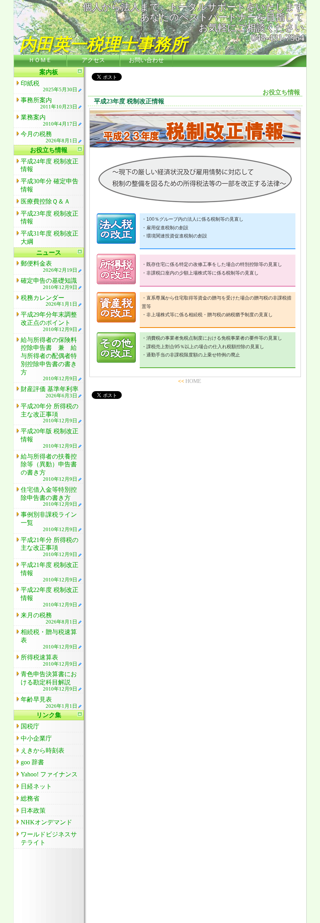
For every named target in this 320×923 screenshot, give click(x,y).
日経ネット (36, 786)
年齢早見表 (49, 702)
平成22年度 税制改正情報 (49, 597)
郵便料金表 (49, 266)
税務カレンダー (49, 300)
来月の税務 (49, 618)
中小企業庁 (36, 738)
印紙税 (49, 86)
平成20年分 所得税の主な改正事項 (49, 413)
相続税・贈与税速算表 (49, 639)
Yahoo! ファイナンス (49, 774)
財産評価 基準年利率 (49, 392)
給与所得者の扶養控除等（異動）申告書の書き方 (49, 467)
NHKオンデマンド (46, 822)
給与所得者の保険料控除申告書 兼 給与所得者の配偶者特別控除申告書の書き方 (49, 359)
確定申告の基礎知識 (49, 283)
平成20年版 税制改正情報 (49, 438)
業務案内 (49, 120)
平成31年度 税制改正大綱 (49, 237)
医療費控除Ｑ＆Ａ (45, 201)
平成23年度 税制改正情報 (49, 217)
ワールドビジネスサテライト (49, 838)
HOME (193, 381)
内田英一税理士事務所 (103, 44)
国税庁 (30, 726)
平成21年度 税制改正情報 (49, 572)
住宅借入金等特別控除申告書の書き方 (49, 496)
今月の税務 (49, 137)
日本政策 (33, 810)
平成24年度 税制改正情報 (49, 165)
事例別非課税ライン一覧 (49, 521)
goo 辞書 (32, 762)
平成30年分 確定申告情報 (49, 185)
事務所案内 (49, 103)
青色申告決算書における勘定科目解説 (49, 681)
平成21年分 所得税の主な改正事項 (49, 547)
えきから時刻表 (42, 750)
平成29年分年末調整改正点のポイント (49, 321)
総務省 (30, 798)
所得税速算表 (49, 660)
